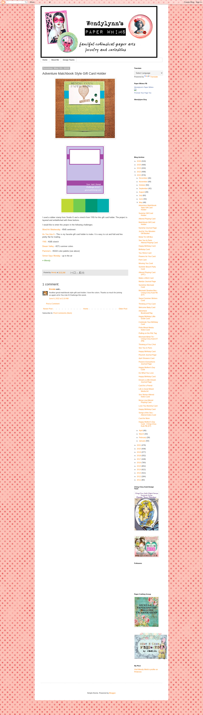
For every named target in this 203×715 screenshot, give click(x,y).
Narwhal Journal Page (148, 228)
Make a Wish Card (146, 278)
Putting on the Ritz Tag (148, 333)
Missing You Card (146, 263)
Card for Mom (144, 418)
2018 (139, 456)
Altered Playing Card (147, 219)
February (143, 437)
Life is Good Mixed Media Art (146, 390)
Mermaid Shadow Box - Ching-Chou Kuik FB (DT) (148, 293)
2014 (139, 470)
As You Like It (48, 234)
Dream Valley (48, 246)
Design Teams (68, 60)
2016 (139, 463)
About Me (55, 60)
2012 (139, 476)
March (141, 434)
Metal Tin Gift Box (146, 237)
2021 (139, 445)
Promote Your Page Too (142, 93)
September (143, 188)
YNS (44, 242)
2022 (139, 175)
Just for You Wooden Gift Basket (147, 232)
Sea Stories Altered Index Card (146, 396)
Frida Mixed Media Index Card (146, 329)
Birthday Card (144, 249)
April (141, 431)
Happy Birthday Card (147, 246)
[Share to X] (77, 272)
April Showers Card (146, 358)
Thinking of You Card (147, 304)
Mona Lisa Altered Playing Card (146, 401)
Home (45, 60)
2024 (139, 168)
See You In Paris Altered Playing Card (148, 241)
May (141, 202)
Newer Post (47, 309)
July (141, 195)
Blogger (112, 693)
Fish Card (143, 260)
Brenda (52, 289)
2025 (139, 165)
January (142, 441)
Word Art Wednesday (51, 229)
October (142, 185)
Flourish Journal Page (147, 355)
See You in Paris (145, 348)
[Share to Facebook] (80, 272)
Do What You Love (146, 373)
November (143, 182)
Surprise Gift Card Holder (146, 214)
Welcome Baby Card (147, 307)
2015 (139, 466)
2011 (139, 480)
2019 (139, 452)
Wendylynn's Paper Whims (144, 87)
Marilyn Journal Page (147, 281)
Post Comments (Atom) (62, 313)
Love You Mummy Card (148, 406)
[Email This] (71, 272)
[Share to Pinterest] (83, 272)
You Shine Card (145, 253)
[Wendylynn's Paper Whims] (135, 90)
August (142, 192)
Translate (154, 77)
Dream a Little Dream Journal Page (147, 381)
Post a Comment (52, 304)
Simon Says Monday (51, 256)
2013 (139, 473)
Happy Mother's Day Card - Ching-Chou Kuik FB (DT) (147, 424)
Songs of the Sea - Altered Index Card (147, 414)
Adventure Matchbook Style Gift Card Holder (147, 207)
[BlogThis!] (74, 272)
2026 (139, 161)
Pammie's (46, 251)
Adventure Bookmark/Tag (145, 312)
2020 (139, 449)
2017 (139, 459)
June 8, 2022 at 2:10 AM (59, 299)
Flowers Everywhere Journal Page (147, 363)
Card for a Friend (145, 386)
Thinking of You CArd (147, 344)
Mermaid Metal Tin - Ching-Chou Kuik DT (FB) (148, 339)
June (141, 199)
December (143, 178)
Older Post (123, 309)
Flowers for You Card (147, 256)
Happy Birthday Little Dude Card (147, 317)
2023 (139, 172)
